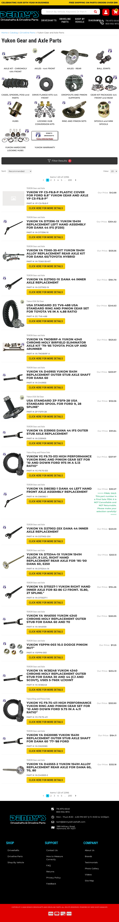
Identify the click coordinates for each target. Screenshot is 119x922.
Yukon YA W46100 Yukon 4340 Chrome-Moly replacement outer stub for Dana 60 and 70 (56, 619)
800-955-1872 (63, 812)
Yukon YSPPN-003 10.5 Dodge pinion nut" (57, 646)
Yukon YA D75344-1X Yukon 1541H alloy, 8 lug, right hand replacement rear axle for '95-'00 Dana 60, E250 (57, 559)
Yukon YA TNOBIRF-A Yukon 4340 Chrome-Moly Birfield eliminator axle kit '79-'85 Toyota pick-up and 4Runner (57, 344)
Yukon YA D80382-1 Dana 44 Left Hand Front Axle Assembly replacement (59, 490)
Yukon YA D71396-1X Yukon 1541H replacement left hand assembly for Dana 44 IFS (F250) (56, 224)
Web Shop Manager (99, 907)
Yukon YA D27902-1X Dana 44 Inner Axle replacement (56, 281)
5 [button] (61, 795)
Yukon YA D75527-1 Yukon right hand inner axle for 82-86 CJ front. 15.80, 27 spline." (58, 590)
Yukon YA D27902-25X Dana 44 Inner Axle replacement (57, 530)
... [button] (65, 795)
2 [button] (51, 795)
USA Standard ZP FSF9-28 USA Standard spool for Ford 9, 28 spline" (54, 404)
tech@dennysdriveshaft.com (70, 822)
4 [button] (58, 795)
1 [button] (47, 795)
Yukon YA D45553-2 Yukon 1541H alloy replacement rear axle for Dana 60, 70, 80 (59, 767)
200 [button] (70, 795)
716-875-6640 (63, 809)
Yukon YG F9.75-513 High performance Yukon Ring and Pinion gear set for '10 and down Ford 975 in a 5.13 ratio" (59, 461)
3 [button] (54, 795)
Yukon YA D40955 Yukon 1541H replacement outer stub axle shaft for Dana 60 (59, 375)
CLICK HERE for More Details (46, 208)
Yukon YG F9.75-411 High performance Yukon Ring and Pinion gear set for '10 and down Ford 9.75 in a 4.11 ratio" (59, 707)
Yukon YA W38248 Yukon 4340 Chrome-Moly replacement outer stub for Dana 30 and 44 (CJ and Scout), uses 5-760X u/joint (56, 675)
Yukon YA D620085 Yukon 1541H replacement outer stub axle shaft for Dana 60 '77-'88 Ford (59, 738)
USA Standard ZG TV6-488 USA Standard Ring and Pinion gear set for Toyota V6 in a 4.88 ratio (58, 308)
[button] (43, 795)
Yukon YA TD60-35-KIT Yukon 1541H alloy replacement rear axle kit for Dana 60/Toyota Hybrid (56, 253)
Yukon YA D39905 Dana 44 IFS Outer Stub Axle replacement (57, 432)
